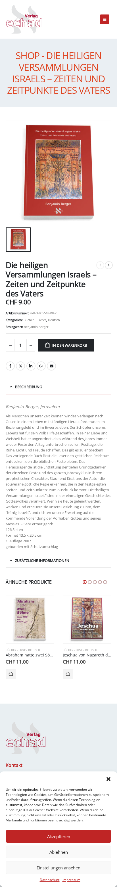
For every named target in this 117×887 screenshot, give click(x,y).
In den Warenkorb (69, 345)
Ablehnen (58, 852)
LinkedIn (30, 366)
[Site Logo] (24, 19)
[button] (108, 778)
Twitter (20, 366)
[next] (109, 265)
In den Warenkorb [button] (11, 674)
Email (51, 366)
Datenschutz (50, 879)
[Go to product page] (30, 619)
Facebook (10, 366)
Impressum (71, 879)
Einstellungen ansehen (58, 868)
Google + (41, 366)
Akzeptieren (58, 836)
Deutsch (54, 320)
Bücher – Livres (35, 320)
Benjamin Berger (36, 327)
